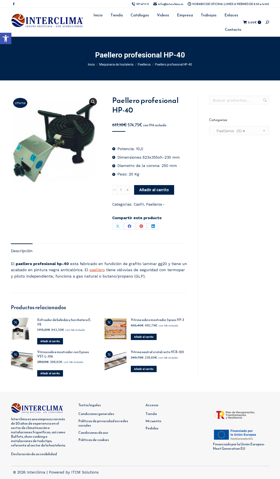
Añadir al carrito (154, 189)
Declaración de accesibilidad (34, 453)
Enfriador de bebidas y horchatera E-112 (64, 322)
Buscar (264, 100)
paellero (97, 269)
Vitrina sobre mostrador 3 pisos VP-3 (157, 320)
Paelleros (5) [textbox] (229, 130)
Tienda (151, 413)
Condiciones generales (96, 413)
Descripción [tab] (22, 250)
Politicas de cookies (93, 439)
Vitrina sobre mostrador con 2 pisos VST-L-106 (63, 354)
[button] (5, 38)
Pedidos (151, 428)
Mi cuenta (153, 421)
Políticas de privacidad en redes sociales (103, 423)
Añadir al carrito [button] (50, 341)
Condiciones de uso (93, 432)
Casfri (139, 204)
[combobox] (239, 130)
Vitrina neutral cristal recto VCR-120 (157, 352)
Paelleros (154, 204)
